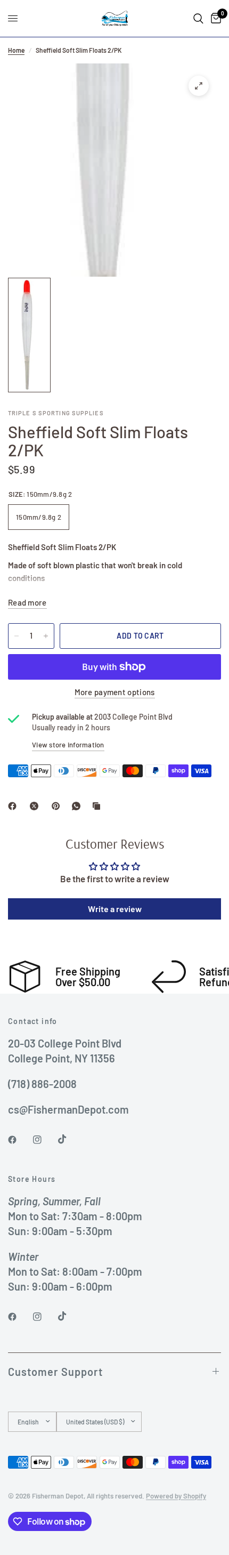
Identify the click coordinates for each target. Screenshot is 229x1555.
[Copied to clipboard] (98, 806)
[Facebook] (14, 806)
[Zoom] (199, 86)
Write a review (115, 909)
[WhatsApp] (78, 806)
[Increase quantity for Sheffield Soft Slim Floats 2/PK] (46, 636)
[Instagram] (44, 1139)
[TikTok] (69, 1139)
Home (16, 50)
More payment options (115, 692)
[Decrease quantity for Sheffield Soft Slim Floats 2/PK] (16, 636)
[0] (214, 18)
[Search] (198, 18)
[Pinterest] (58, 806)
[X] (36, 806)
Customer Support (55, 1371)
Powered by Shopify (176, 1496)
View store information (68, 744)
